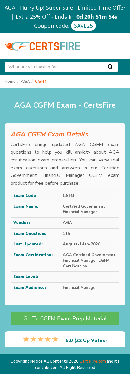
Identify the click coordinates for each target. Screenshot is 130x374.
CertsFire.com (93, 361)
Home (10, 81)
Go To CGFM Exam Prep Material (65, 318)
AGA (25, 81)
